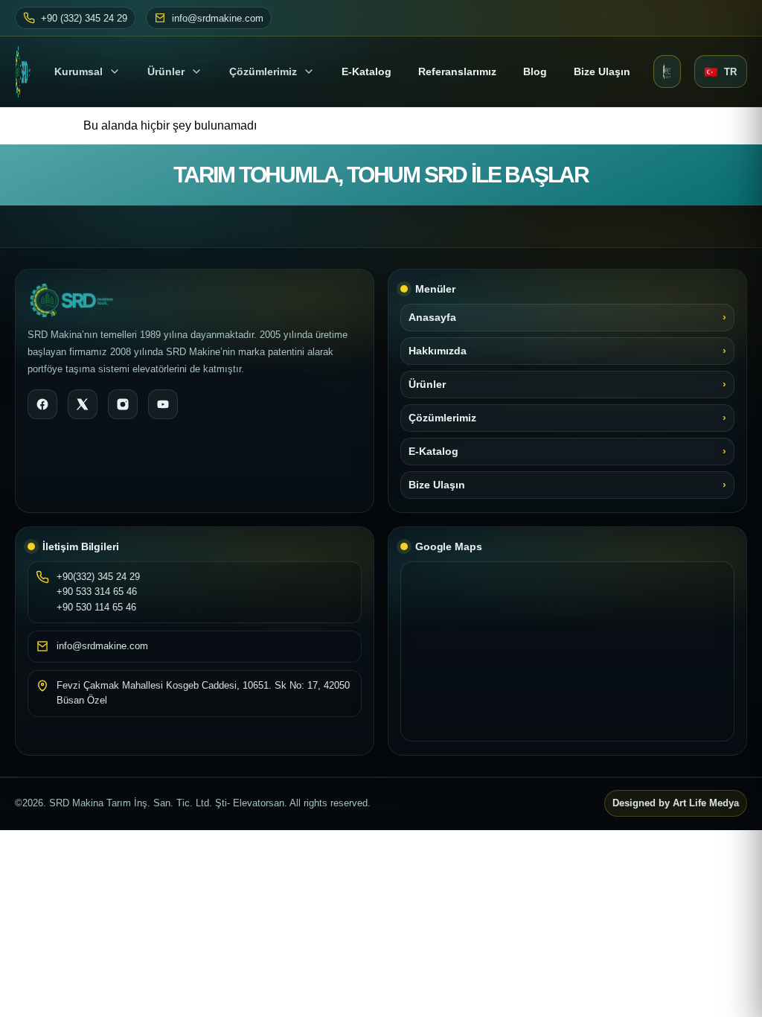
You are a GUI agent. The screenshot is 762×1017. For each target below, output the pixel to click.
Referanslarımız (457, 71)
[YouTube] (163, 404)
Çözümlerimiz (263, 71)
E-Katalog (433, 451)
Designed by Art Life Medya (675, 803)
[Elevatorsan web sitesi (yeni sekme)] (667, 71)
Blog (535, 71)
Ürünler (166, 71)
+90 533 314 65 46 (97, 591)
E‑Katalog (366, 71)
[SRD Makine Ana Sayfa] (23, 71)
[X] (82, 404)
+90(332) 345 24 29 (98, 576)
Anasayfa (432, 317)
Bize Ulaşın (602, 71)
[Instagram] (123, 404)
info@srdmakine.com (217, 18)
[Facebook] (42, 404)
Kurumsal (78, 71)
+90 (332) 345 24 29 (84, 18)
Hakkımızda (438, 351)
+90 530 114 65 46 (96, 607)
